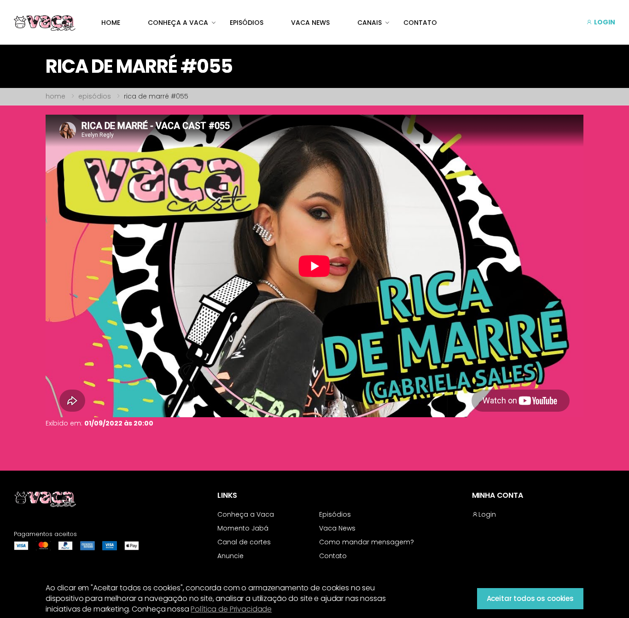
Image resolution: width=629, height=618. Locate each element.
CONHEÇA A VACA (178, 22)
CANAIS (369, 22)
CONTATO (420, 22)
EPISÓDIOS (246, 22)
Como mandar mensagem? (366, 542)
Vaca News (337, 528)
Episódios (335, 514)
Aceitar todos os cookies (530, 598)
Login (487, 514)
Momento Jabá (242, 528)
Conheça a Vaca (245, 514)
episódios (94, 96)
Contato (333, 555)
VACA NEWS (310, 22)
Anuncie (230, 555)
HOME (110, 22)
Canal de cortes (244, 542)
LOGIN (604, 22)
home (55, 96)
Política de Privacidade (231, 609)
